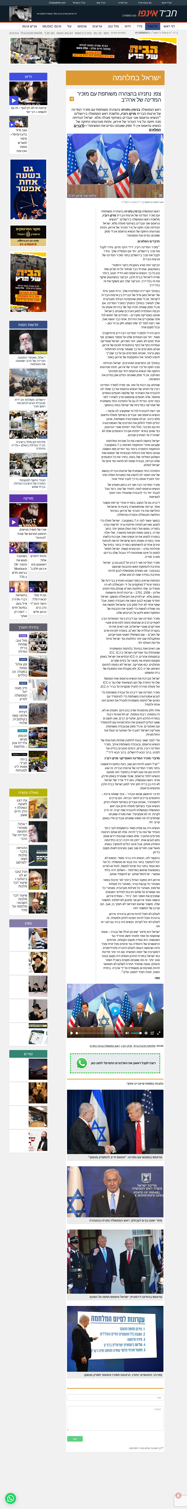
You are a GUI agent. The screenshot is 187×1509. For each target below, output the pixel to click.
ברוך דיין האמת (83, 32)
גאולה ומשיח (40, 352)
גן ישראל (22, 636)
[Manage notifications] (178, 1495)
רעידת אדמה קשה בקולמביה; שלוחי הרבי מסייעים (19, 769)
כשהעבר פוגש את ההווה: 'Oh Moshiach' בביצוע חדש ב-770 (19, 566)
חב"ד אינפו (167, 2)
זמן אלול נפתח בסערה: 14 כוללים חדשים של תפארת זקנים (19, 723)
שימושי (82, 26)
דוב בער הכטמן (64, 32)
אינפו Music (52, 26)
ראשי (106, 32)
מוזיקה (28, 498)
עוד (69, 26)
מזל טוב (113, 26)
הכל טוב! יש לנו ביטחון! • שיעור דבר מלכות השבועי (20, 881)
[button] (10, 1498)
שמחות (23, 659)
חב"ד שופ (101, 2)
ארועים (97, 26)
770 (139, 26)
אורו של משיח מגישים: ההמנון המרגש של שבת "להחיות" (32, 534)
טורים (28, 1054)
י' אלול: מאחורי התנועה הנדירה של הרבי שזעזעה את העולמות (19, 835)
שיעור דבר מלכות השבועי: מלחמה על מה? (19, 903)
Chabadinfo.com (57, 2)
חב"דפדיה (122, 2)
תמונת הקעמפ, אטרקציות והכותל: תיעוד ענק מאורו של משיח (20, 651)
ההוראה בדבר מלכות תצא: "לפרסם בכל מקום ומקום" (20, 859)
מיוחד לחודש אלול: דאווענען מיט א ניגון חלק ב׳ (38, 562)
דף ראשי (169, 26)
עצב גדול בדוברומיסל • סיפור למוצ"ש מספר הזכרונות (19, 141)
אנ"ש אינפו (29, 26)
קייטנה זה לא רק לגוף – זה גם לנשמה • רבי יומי (28, 110)
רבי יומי (97, 32)
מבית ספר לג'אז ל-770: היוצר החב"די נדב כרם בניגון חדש (38, 603)
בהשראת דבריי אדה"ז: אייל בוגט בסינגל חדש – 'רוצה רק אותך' (19, 606)
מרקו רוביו (126, 1045)
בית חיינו (14, 32)
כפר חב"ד (49, 32)
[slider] (96, 1033)
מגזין (28, 923)
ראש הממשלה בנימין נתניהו (105, 1045)
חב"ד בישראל (79, 2)
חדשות (152, 26)
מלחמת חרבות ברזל (31, 32)
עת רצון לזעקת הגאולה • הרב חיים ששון (20, 808)
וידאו (128, 26)
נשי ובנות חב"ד (145, 2)
